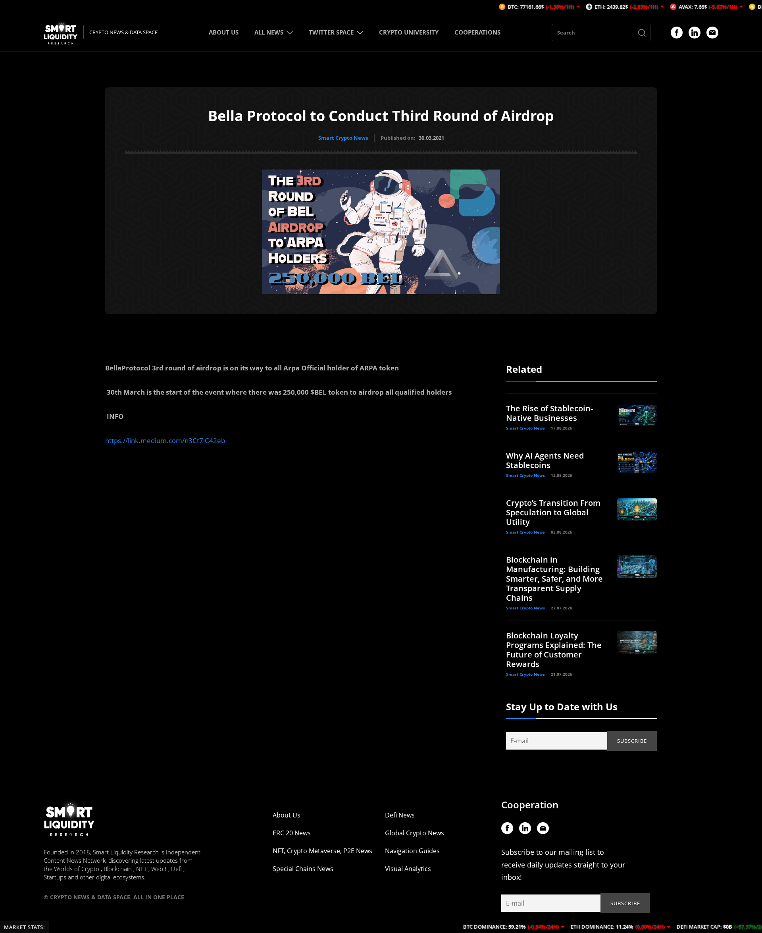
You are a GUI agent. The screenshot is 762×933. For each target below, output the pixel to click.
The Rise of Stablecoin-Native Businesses (549, 413)
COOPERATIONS (477, 32)
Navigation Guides (412, 850)
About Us (286, 815)
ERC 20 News (292, 833)
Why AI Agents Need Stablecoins (545, 460)
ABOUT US (224, 32)
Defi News (400, 815)
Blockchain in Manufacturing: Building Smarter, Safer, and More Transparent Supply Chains (554, 578)
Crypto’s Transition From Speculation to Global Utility (553, 512)
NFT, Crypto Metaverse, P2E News (322, 850)
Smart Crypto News (343, 137)
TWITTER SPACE (331, 32)
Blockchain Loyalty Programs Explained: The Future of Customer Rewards (554, 649)
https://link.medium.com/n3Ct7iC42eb (165, 440)
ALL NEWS (268, 32)
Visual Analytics (408, 868)
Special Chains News (303, 868)
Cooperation (529, 804)
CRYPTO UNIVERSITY (409, 32)
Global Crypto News (414, 833)
